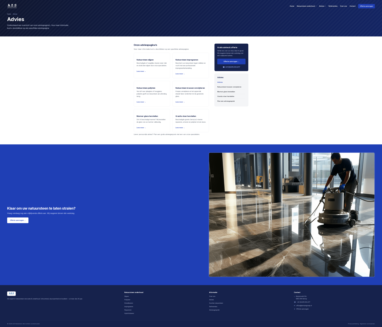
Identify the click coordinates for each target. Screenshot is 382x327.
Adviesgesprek (214, 310)
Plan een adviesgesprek (226, 101)
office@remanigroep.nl (304, 305)
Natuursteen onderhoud (306, 6)
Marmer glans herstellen (226, 92)
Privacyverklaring (353, 324)
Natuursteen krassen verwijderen (229, 87)
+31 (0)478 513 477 (303, 302)
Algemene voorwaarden (367, 324)
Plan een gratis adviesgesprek (165, 134)
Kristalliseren (128, 303)
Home (292, 6)
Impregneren (128, 306)
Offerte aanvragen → (231, 61)
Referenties (333, 6)
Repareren (128, 310)
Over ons (343, 6)
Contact (353, 6)
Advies (322, 6)
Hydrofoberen (129, 313)
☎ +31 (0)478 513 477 (231, 67)
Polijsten (127, 300)
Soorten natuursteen (216, 303)
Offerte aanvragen (366, 6)
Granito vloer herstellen (225, 96)
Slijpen (126, 296)
